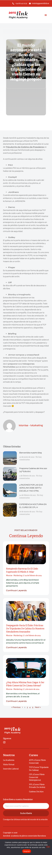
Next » (38, 707)
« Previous (15, 707)
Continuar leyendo (16, 590)
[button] (45, 15)
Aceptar (26, 851)
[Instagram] (4, 742)
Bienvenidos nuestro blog (30, 452)
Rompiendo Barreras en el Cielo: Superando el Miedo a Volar (22, 570)
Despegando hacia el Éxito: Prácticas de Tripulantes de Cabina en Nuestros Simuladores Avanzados (25, 628)
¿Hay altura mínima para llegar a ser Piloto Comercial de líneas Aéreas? (25, 684)
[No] (48, 847)
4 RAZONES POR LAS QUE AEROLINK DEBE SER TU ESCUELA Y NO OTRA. (31, 488)
